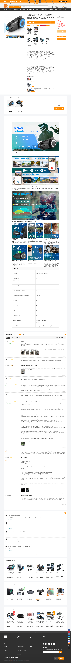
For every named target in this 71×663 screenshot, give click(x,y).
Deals (65, 9)
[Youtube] (51, 644)
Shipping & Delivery (20, 646)
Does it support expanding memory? (14, 515)
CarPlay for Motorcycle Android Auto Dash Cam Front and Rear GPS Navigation (43, 78)
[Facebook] (43, 644)
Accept (61, 658)
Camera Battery (30, 9)
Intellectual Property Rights (21, 650)
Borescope (51, 9)
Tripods (9, 9)
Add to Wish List (61, 36)
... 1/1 (36, 554)
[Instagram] (46, 644)
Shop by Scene (11, 6)
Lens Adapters (22, 9)
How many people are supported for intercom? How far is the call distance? (20, 531)
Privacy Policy (19, 643)
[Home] (6, 5)
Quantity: (58, 28)
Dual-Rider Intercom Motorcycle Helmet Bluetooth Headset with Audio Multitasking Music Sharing (42, 83)
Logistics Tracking (33, 649)
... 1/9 (35, 507)
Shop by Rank (18, 6)
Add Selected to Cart (59, 108)
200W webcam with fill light (40, 598)
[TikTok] (54, 644)
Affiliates (18, 653)
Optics (56, 9)
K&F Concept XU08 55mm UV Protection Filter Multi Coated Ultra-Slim (10, 598)
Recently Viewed (52, 3)
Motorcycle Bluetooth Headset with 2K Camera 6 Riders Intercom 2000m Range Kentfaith (42, 89)
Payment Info (19, 647)
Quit (56, 658)
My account (32, 643)
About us (5, 643)
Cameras (37, 9)
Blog (5, 647)
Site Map (5, 646)
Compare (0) (58, 3)
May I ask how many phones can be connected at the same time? (19, 546)
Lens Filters (15, 9)
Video (5, 649)
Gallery (5, 650)
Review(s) (36, 20)
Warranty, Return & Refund (21, 649)
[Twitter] (49, 644)
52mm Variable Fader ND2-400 (30, 598)
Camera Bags (44, 9)
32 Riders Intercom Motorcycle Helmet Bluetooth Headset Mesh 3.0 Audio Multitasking (30, 574)
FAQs (31, 646)
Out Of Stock (61, 31)
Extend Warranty (33, 647)
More (60, 9)
